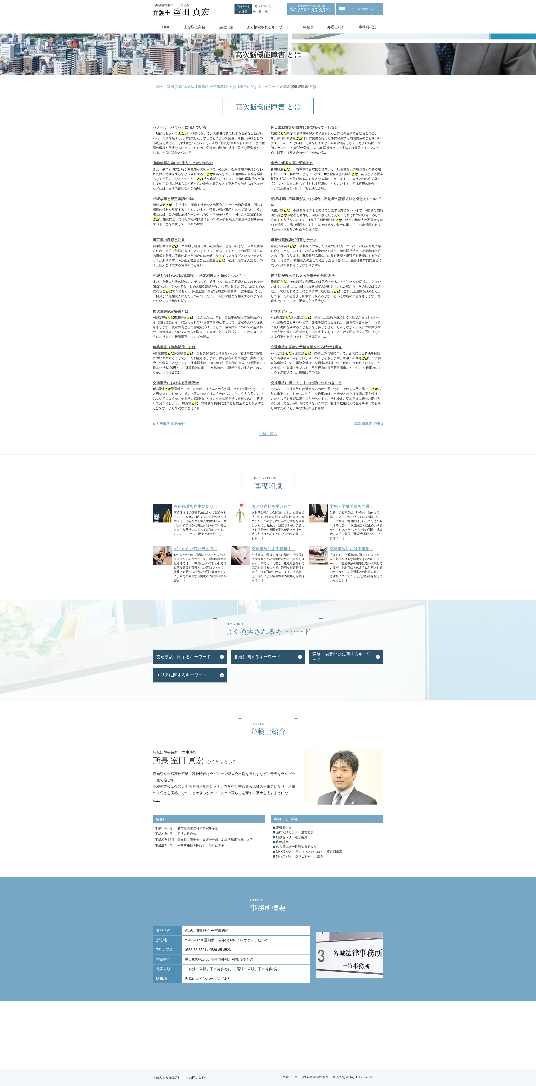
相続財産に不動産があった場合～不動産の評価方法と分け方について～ (326, 201)
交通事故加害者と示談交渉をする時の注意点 (306, 347)
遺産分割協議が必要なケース (294, 240)
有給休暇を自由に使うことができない (183, 163)
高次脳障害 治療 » (368, 424)
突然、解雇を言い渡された (292, 163)
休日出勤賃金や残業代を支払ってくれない (304, 127)
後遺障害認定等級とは (170, 311)
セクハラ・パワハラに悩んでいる (179, 127)
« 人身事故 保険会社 (169, 424)
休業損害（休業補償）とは (174, 347)
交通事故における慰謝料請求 (176, 383)
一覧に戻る (268, 434)
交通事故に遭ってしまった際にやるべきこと (306, 383)
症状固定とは (281, 311)
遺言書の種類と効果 (169, 240)
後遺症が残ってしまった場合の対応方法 (303, 276)
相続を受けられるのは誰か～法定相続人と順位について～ (199, 276)
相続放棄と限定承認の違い (174, 199)
